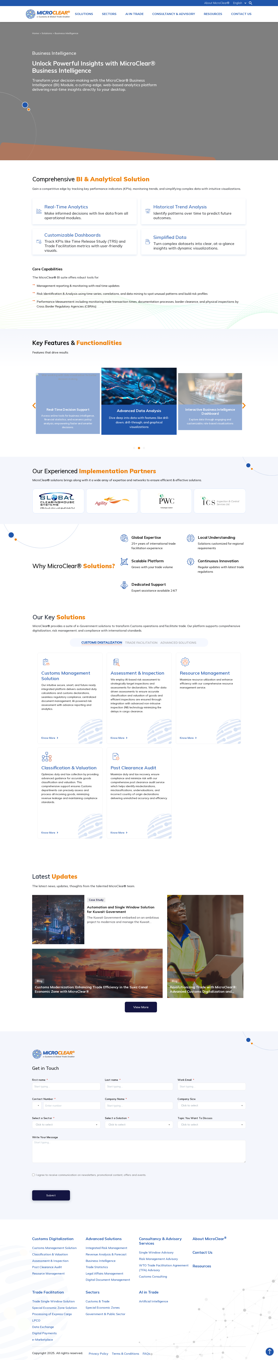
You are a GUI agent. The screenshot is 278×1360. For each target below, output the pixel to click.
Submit (51, 1195)
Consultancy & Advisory (173, 14)
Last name (111, 1080)
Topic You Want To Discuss (195, 1118)
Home (35, 33)
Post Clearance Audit (133, 767)
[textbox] (209, 1105)
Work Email (185, 1080)
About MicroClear (210, 1238)
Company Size (186, 1099)
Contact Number (42, 1099)
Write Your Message (45, 1137)
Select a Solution (116, 1118)
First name (38, 1080)
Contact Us (241, 14)
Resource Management (205, 673)
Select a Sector (42, 1118)
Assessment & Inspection (137, 673)
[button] (250, 3)
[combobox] (212, 1105)
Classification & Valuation (69, 767)
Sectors (109, 14)
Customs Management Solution (65, 675)
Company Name (114, 1099)
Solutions (84, 14)
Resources (213, 14)
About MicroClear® (216, 3)
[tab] (102, 642)
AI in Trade (134, 14)
